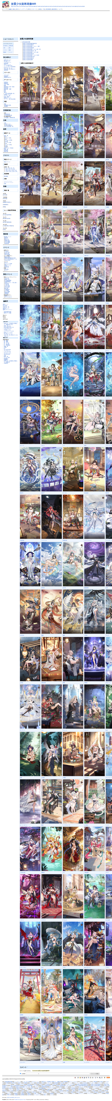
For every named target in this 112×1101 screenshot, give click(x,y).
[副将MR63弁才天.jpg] (73, 564)
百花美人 (7, 251)
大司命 (85, 635)
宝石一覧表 (6, 84)
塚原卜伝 (22, 303)
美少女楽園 (7, 254)
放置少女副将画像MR (23, 3)
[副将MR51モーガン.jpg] (73, 469)
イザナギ (43, 920)
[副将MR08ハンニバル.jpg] (51, 135)
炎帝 (21, 777)
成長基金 (6, 70)
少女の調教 (7, 242)
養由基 (51, 1093)
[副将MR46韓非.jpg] (94, 421)
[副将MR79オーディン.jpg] (30, 706)
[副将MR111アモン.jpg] (73, 943)
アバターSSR (8, 144)
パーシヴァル (23, 398)
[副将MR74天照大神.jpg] (51, 659)
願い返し (7, 288)
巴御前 (107, 303)
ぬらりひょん (87, 967)
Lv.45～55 (11, 168)
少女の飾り (7, 287)
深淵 (4, 229)
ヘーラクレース (66, 825)
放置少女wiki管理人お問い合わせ (13, 1097)
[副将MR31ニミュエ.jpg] (30, 326)
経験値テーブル (7, 97)
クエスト (5, 50)
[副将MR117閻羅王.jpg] (73, 991)
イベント (10, 52)
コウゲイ (32, 1083)
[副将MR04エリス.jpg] (94, 88)
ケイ (64, 445)
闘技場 (6, 237)
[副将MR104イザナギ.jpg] (51, 896)
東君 (64, 682)
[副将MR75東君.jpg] (73, 659)
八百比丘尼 (22, 872)
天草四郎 (22, 255)
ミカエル (86, 777)
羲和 (64, 635)
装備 (9, 50)
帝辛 (17, 1090)
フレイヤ (65, 730)
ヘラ (42, 1062)
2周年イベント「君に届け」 (11, 282)
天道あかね (108, 1014)
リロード (33, 9)
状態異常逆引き (7, 77)
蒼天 (7, 218)
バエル (107, 967)
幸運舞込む (7, 289)
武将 (6, 125)
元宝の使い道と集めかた (9, 69)
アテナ (107, 872)
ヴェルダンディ (86, 1092)
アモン (64, 967)
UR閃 (6, 141)
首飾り (9, 202)
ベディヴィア (109, 445)
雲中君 (43, 587)
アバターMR (8, 138)
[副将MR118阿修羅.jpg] (94, 991)
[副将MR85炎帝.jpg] (30, 753)
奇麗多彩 (6, 363)
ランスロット (7, 350)
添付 (29, 9)
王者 (4, 225)
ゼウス (104, 1086)
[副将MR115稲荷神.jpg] (30, 991)
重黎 (42, 635)
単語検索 (48, 9)
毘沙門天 (13, 1083)
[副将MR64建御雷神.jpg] (94, 564)
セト (64, 872)
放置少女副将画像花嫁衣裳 (30, 43)
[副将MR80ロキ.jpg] (51, 706)
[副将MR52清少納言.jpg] (94, 469)
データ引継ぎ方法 (8, 65)
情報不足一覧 (6, 307)
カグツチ (100, 1083)
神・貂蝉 (6, 341)
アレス (107, 635)
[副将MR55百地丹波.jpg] (30, 516)
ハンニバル (44, 159)
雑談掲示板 (7, 114)
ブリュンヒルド (88, 540)
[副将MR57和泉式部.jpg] (73, 516)
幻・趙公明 (6, 344)
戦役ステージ (7, 161)
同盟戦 (6, 106)
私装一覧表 (6, 96)
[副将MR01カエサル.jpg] (30, 88)
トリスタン (44, 1093)
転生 (5, 91)
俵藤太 (43, 303)
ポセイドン (108, 682)
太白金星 (108, 920)
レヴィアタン (23, 967)
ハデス (66, 1086)
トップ (5, 9)
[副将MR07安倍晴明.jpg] (30, 135)
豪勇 (4, 218)
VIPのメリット (7, 64)
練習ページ (5, 304)
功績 (5, 183)
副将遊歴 (6, 150)
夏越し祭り (7, 279)
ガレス (43, 445)
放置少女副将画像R (28, 59)
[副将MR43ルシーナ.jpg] (30, 421)
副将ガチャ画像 (7, 312)
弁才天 (64, 587)
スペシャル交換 (8, 263)
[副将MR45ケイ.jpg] (73, 421)
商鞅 (64, 303)
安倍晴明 (22, 159)
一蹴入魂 (7, 284)
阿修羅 (85, 1014)
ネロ (42, 112)
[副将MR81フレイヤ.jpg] (73, 706)
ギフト (6, 270)
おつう (107, 350)
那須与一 (22, 492)
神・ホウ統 (6, 343)
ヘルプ (59, 9)
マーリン (22, 587)
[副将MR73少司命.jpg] (30, 659)
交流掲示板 (11, 45)
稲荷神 (21, 1014)
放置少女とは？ (7, 60)
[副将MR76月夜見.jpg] (94, 659)
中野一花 (43, 255)
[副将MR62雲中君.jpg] (51, 564)
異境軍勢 (6, 176)
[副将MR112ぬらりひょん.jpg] (94, 943)
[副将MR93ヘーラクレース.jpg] (73, 801)
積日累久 (7, 269)
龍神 (7, 225)
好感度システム (7, 94)
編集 (10, 9)
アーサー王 (59, 1088)
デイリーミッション (8, 182)
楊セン (64, 159)
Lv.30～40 (7, 168)
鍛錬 (5, 85)
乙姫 (64, 350)
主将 (4, 47)
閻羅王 (64, 1014)
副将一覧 (6, 135)
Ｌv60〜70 (7, 169)
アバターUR (8, 142)
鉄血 (7, 214)
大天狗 (43, 777)
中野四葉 (108, 255)
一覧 (43, 9)
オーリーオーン (23, 825)
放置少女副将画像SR (28, 58)
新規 (40, 9)
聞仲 (42, 825)
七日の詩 (7, 278)
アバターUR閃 (8, 140)
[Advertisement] (56, 24)
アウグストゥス (49, 1088)
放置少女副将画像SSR (28, 56)
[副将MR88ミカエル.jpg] (94, 753)
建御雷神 (86, 587)
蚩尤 (107, 730)
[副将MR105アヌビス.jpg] (73, 896)
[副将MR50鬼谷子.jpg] (51, 469)
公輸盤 (107, 207)
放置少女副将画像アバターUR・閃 (32, 49)
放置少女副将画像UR (28, 53)
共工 (42, 967)
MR (6, 139)
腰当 (7, 204)
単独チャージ (8, 265)
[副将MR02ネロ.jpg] (51, 88)
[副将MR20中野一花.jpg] (51, 231)
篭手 (7, 202)
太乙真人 (86, 825)
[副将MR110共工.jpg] (51, 943)
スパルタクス (87, 159)
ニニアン (108, 398)
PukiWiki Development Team (20, 1099)
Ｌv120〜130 (8, 171)
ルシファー (101, 1088)
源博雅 (21, 207)
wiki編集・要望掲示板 (10, 117)
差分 (17, 9)
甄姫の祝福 (7, 256)
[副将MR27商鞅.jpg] (73, 279)
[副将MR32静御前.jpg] (51, 326)
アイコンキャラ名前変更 (9, 66)
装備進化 (6, 83)
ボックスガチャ (8, 297)
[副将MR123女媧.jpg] (73, 1038)
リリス (107, 825)
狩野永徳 (65, 207)
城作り (5, 92)
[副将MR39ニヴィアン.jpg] (73, 374)
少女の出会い (8, 260)
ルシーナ (22, 445)
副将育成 (6, 87)
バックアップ (23, 9)
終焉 (7, 222)
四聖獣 (9, 214)
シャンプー (22, 1062)
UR (5, 143)
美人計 (6, 262)
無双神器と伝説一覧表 (9, 86)
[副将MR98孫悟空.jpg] (51, 848)
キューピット (109, 777)
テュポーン (108, 1062)
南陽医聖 (7, 292)
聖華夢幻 (6, 358)
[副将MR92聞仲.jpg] (51, 801)
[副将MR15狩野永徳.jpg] (73, 183)
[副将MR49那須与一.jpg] (30, 469)
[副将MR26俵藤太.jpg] (51, 279)
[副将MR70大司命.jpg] (94, 611)
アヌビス (65, 920)
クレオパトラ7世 (70, 1084)
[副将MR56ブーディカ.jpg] (51, 516)
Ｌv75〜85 (12, 169)
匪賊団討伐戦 (8, 105)
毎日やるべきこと (8, 67)
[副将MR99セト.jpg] (73, 848)
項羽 (5, 355)
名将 (9, 218)
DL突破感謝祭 (8, 280)
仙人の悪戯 (7, 291)
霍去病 (43, 398)
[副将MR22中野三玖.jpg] (94, 231)
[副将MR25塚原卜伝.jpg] (30, 279)
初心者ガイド (7, 61)
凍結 (14, 9)
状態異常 (6, 76)
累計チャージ (8, 264)
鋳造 (5, 90)
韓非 (85, 445)
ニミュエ (22, 350)
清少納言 (86, 492)
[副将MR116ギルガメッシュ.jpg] (51, 991)
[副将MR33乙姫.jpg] (73, 326)
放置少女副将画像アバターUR (30, 52)
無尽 (4, 222)
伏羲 (85, 920)
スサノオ (86, 730)
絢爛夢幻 (6, 359)
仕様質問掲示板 (8, 115)
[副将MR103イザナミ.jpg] (30, 896)
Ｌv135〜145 (14, 171)
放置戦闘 (6, 63)
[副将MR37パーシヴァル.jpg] (30, 374)
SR (5, 146)
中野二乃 (65, 255)
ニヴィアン (65, 398)
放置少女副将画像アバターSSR (31, 55)
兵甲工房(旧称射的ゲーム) (11, 259)
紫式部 (107, 492)
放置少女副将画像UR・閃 (29, 50)
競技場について (7, 236)
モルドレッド (87, 350)
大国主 (101, 1081)
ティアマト (87, 1062)
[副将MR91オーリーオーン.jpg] (30, 801)
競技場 (4, 52)
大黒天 (64, 777)
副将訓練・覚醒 (7, 89)
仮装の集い (7, 253)
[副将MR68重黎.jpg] (51, 611)
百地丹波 (22, 540)
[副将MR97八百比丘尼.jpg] (30, 848)
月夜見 (85, 682)
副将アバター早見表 (8, 148)
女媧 (64, 1062)
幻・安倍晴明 (7, 345)
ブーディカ (44, 540)
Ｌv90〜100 (7, 170)
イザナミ (22, 920)
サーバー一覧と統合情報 (9, 99)
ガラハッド (99, 1093)
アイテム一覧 (7, 95)
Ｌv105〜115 (13, 170)
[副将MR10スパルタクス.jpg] (94, 135)
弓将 (8, 125)
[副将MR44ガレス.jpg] (51, 421)
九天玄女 (22, 635)
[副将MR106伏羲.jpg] (94, 896)
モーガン (65, 492)
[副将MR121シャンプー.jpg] (30, 1038)
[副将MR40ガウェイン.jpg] (94, 374)
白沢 (107, 587)
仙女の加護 (7, 286)
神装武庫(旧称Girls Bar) (10, 257)
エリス (85, 112)
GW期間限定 (8, 281)
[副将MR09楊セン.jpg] (73, 135)
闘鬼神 (9, 222)
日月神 (9, 225)
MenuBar (5, 305)
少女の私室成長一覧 (9, 93)
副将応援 (6, 151)
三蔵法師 (86, 872)
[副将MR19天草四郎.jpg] (30, 231)
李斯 (7, 1083)
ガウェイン (87, 398)
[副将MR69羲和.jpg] (73, 611)
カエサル (22, 112)
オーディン (22, 730)
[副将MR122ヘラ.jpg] (51, 1038)
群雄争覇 (7, 243)
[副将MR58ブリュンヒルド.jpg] (94, 516)
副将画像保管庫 (7, 311)
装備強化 (6, 82)
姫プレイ (7, 239)
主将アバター (8, 124)
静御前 (43, 350)
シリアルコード (7, 62)
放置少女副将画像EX (28, 45)
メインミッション (8, 181)
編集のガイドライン (7, 309)
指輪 (4, 202)
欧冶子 (85, 207)
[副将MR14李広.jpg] (51, 183)
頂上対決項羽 (7, 354)
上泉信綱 (65, 112)
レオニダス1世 (7, 351)
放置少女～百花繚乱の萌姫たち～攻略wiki (11, 324)
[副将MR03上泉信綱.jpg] (73, 88)
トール (54, 1090)
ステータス (6, 75)
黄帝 (38, 1083)
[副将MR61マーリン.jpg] (30, 564)
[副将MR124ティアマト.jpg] (94, 1038)
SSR (6, 145)
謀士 (11, 125)
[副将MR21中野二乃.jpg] (73, 231)
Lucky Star (7, 252)
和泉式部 (65, 540)
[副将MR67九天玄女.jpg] (30, 611)
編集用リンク (6, 308)
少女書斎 (7, 290)
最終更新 (54, 9)
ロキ (42, 730)
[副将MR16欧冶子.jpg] (94, 183)
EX (5, 136)
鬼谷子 (43, 492)
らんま (94, 1088)
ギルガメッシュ (7, 353)
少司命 (21, 682)
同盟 (5, 104)
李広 (42, 207)
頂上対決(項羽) (7, 349)
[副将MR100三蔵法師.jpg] (94, 848)
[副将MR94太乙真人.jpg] (94, 801)
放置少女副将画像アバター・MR (31, 46)
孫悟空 (43, 872)
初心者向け (5, 45)
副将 (9, 47)
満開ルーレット (8, 296)
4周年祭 (6, 293)
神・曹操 (6, 340)
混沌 (12, 225)
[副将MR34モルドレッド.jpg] (94, 326)
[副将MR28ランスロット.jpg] (94, 279)
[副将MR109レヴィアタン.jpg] (30, 943)
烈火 (4, 214)
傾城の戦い (7, 240)
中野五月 (34, 1092)
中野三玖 (86, 255)
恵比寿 (107, 159)
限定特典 (7, 266)
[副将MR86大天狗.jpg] (51, 753)
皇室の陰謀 (7, 241)
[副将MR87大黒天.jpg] (73, 753)
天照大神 (43, 682)
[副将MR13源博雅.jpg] (30, 183)
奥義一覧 (6, 149)
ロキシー (108, 112)
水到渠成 (7, 283)
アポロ (81, 1081)
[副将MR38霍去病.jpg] (51, 374)
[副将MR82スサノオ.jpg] (94, 706)
